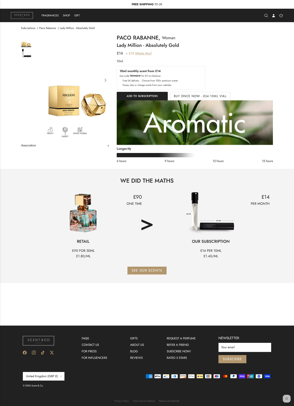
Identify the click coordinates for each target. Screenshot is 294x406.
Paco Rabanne (47, 28)
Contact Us (90, 345)
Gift (77, 15)
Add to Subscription (142, 96)
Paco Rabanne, (138, 38)
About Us (137, 345)
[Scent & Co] (22, 15)
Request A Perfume (181, 338)
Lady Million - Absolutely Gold (77, 28)
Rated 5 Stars (177, 358)
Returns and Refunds (169, 401)
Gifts (134, 338)
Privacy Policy (122, 401)
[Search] (266, 15)
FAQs (85, 338)
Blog (134, 351)
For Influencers (94, 358)
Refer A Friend (178, 345)
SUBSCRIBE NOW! (179, 351)
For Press (89, 351)
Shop (66, 15)
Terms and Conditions (144, 401)
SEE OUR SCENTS (147, 270)
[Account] (274, 15)
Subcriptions (28, 28)
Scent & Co (37, 385)
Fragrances (50, 15)
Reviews (136, 358)
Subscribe (232, 359)
